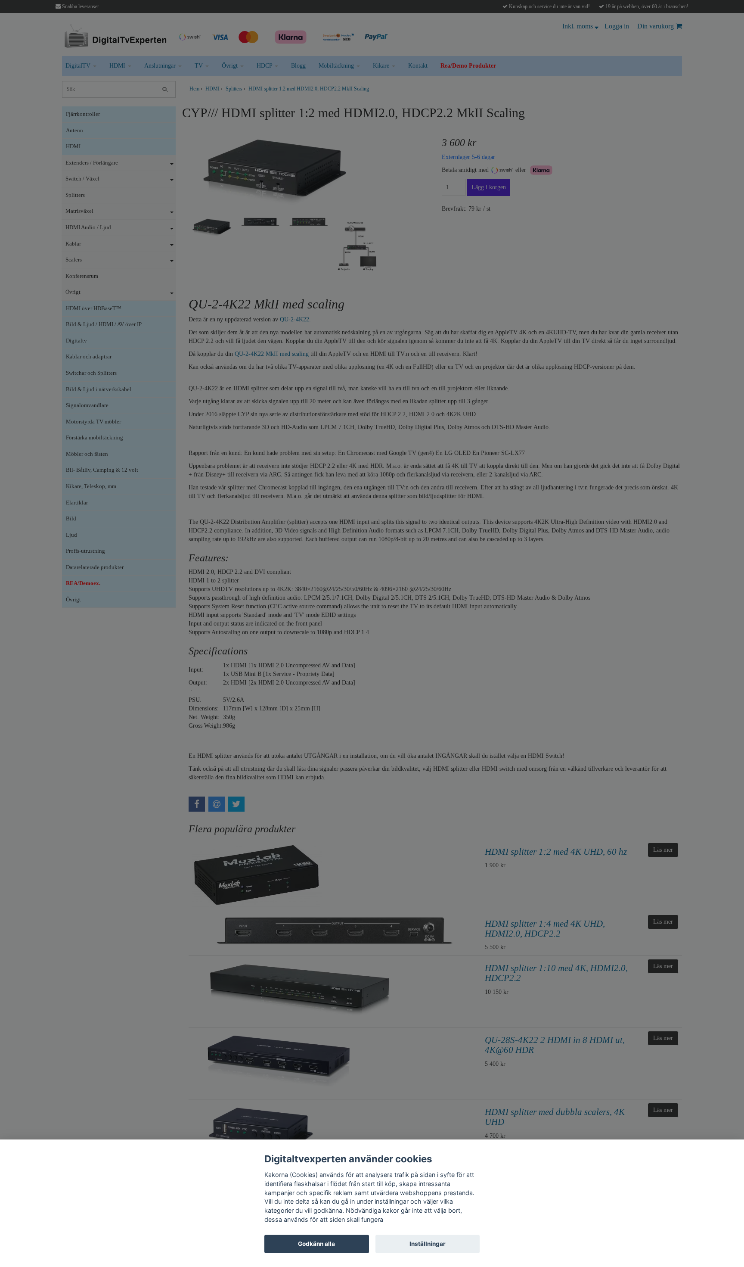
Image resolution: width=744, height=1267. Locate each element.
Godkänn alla (316, 1243)
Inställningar (427, 1243)
